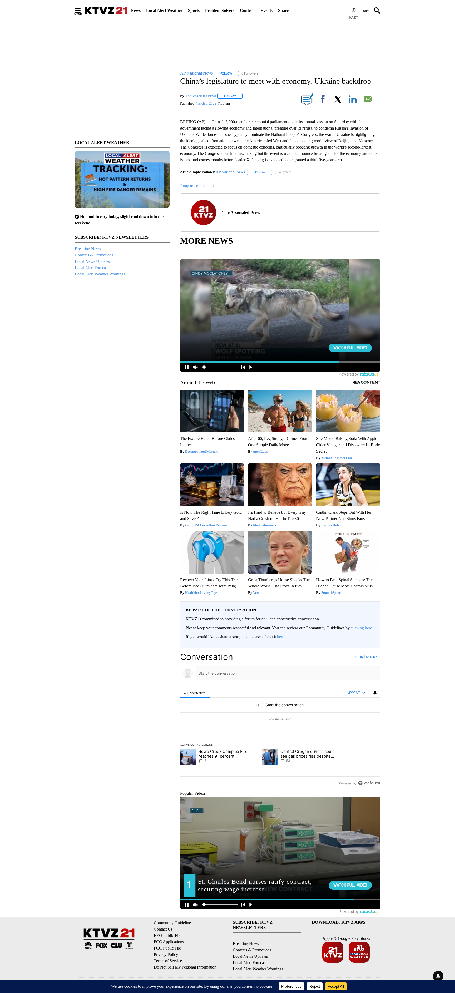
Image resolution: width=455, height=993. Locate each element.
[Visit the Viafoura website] (369, 783)
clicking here (361, 628)
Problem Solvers (219, 10)
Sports (194, 10)
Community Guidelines (173, 923)
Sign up (371, 656)
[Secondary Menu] (81, 10)
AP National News (230, 172)
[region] (280, 719)
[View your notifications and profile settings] (375, 693)
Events (266, 10)
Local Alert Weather (164, 10)
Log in (358, 656)
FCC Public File (167, 948)
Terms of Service (168, 961)
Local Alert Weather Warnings (100, 274)
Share (283, 10)
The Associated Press (200, 96)
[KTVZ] (106, 10)
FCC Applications (169, 942)
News (136, 10)
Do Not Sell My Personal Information (185, 967)
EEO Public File (167, 935)
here (280, 637)
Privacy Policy (166, 954)
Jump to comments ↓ (197, 186)
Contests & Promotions (94, 255)
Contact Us (163, 929)
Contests (247, 10)
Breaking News (88, 248)
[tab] (195, 693)
